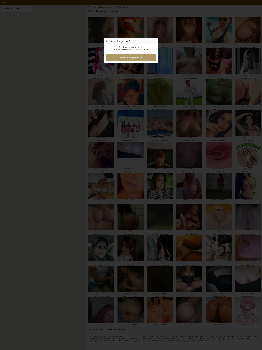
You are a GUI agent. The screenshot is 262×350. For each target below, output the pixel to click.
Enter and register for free (131, 57)
